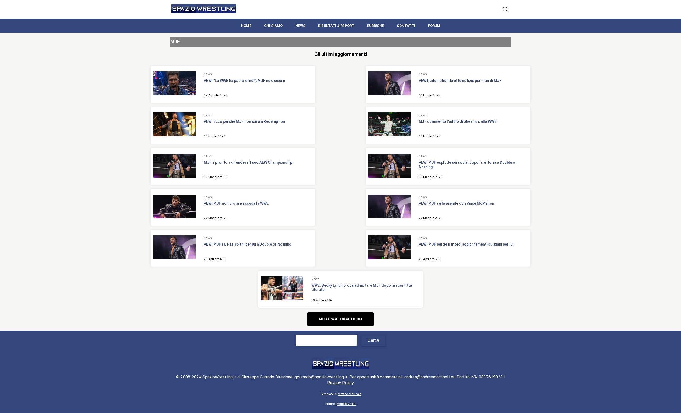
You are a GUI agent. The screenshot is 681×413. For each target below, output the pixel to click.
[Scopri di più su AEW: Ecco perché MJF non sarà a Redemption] (174, 125)
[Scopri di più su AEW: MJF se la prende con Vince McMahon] (389, 207)
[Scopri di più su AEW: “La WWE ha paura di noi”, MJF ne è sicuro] (174, 84)
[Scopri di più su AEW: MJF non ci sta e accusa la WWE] (174, 207)
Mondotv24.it (346, 404)
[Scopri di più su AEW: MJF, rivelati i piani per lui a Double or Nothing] (174, 248)
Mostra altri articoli (340, 319)
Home (246, 26)
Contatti (406, 26)
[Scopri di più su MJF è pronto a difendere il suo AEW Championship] (174, 166)
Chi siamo (273, 26)
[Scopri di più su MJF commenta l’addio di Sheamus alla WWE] (389, 125)
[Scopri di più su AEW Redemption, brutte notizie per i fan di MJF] (389, 84)
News (300, 26)
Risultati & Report (336, 26)
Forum (434, 26)
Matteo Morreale (349, 394)
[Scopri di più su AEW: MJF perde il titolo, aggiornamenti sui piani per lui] (389, 248)
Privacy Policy (340, 382)
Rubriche (375, 26)
